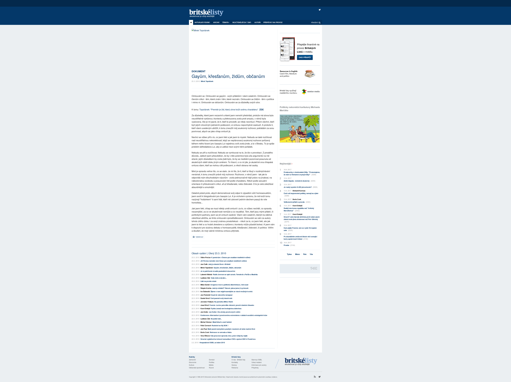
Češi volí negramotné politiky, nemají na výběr (301, 194)
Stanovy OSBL (257, 359)
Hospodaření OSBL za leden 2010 (212, 342)
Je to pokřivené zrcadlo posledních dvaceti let (218, 271)
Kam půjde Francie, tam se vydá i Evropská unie (300, 229)
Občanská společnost (197, 367)
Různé (211, 367)
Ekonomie (192, 362)
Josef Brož (205, 305)
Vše (311, 254)
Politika (211, 362)
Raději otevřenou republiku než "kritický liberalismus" (299, 209)
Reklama (235, 367)
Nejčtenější (285, 163)
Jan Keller (204, 312)
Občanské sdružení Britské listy (214, 377)
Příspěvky (255, 367)
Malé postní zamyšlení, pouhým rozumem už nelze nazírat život (231, 329)
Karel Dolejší (205, 308)
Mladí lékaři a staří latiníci (222, 322)
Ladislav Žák (205, 278)
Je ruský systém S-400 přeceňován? (301, 187)
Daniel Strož (205, 298)
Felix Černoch (206, 325)
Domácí (212, 359)
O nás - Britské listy (238, 359)
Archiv (216, 22)
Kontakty (235, 362)
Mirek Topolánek (207, 81)
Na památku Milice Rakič (223, 301)
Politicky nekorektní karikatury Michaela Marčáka (300, 109)
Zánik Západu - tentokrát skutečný (299, 181)
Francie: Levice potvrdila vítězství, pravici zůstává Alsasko (231, 305)
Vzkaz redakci (257, 362)
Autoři (257, 22)
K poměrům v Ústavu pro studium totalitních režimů (230, 257)
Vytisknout (199, 237)
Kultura (191, 365)
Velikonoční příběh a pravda (297, 202)
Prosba (289, 245)
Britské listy (209, 13)
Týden (289, 254)
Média (211, 365)
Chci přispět (305, 57)
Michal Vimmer (206, 322)
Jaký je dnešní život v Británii (219, 264)
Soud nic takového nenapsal (221, 295)
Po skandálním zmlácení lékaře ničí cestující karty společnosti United (300, 237)
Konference (234, 315)
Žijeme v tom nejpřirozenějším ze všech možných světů (231, 291)
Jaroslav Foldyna (207, 301)
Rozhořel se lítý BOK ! (220, 325)
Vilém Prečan (206, 257)
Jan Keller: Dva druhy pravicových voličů (224, 312)
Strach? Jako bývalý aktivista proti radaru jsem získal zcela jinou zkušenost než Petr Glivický (302, 219)
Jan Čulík (204, 264)
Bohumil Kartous (299, 190)
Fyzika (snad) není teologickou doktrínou (226, 308)
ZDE (261, 109)
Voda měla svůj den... (219, 278)
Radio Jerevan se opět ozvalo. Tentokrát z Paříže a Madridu (235, 274)
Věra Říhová (205, 336)
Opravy (234, 365)
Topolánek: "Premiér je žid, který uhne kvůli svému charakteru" (229, 109)
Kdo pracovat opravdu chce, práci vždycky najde (229, 336)
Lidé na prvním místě (208, 281)
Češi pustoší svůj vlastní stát (221, 298)
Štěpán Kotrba (206, 288)
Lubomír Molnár (206, 274)
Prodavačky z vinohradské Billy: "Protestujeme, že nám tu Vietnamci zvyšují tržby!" (302, 173)
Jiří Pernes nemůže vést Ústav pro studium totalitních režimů (224, 261)
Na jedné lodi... (216, 319)
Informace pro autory (259, 365)
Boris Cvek (205, 332)
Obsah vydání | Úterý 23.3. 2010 (209, 253)
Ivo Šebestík (205, 291)
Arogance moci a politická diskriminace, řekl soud (229, 284)
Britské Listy (301, 362)
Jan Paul (204, 329)
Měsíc (297, 254)
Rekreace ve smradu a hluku (221, 332)
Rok (304, 254)
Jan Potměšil (205, 295)
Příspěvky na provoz (272, 22)
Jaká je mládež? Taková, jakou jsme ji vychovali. (230, 288)
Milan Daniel (205, 284)
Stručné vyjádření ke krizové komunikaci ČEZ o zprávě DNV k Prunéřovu (228, 339)
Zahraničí (192, 359)
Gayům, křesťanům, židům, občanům (227, 267)
